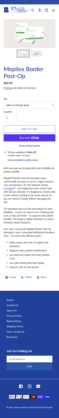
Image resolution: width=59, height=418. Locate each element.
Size (5, 99)
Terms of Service (15, 331)
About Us (12, 310)
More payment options (29, 145)
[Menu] (53, 9)
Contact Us (13, 305)
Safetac (10, 188)
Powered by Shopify (44, 407)
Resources (12, 336)
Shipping (8, 87)
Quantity (8, 111)
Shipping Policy (15, 326)
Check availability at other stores (23, 160)
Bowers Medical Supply (24, 407)
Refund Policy (14, 321)
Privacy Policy (14, 315)
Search (10, 299)
